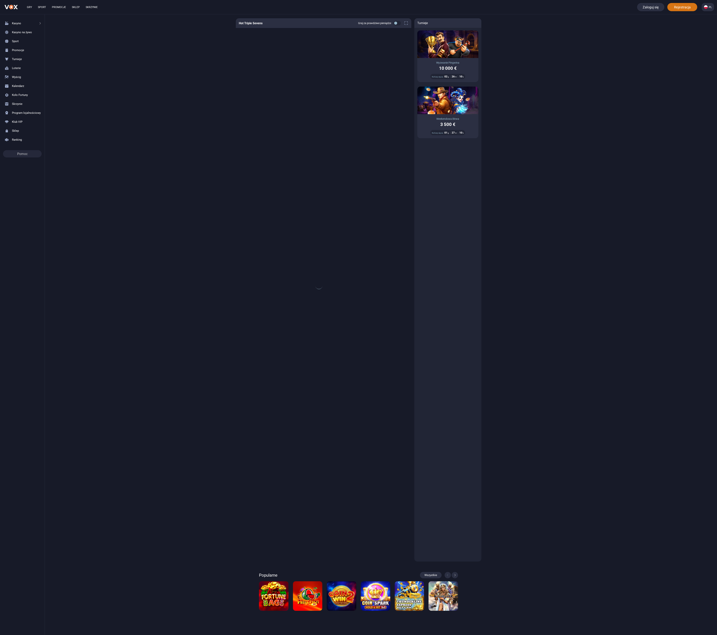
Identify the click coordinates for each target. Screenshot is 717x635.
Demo (274, 606)
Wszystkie (430, 575)
